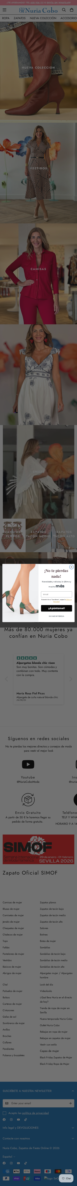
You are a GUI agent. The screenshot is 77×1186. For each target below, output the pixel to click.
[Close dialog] (71, 567)
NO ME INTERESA (56, 616)
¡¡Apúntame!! (56, 608)
